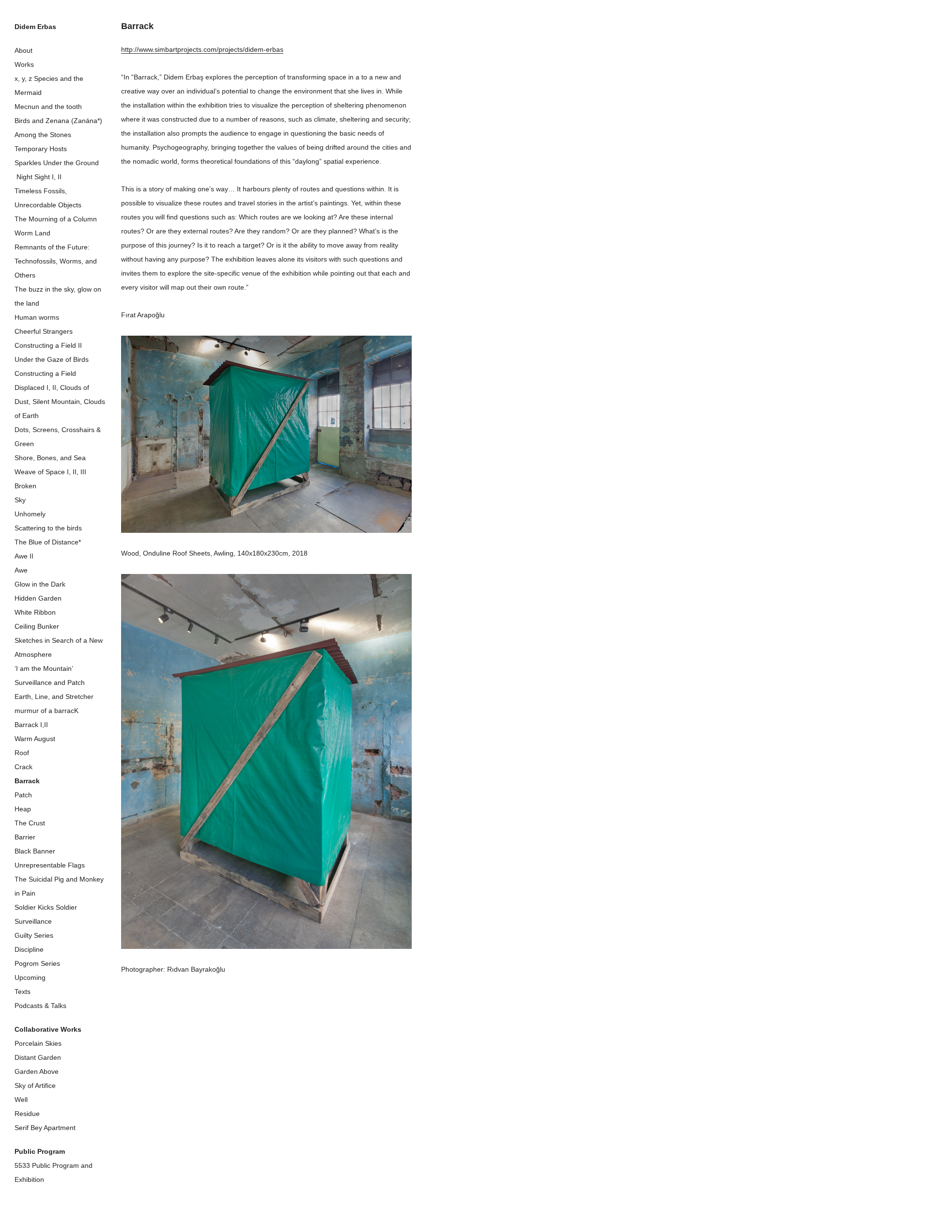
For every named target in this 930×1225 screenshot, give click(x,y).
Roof (22, 753)
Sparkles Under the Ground (57, 163)
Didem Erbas (35, 27)
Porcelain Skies (38, 1043)
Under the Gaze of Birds (52, 359)
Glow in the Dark (40, 584)
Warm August (35, 739)
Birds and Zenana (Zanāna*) (58, 120)
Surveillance (33, 921)
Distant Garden (38, 1057)
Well (21, 1099)
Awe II (24, 556)
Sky (20, 500)
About (23, 50)
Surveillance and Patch (50, 682)
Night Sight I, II (38, 177)
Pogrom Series (37, 963)
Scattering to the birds (48, 528)
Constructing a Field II (48, 345)
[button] (266, 434)
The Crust (30, 823)
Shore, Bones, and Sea (50, 458)
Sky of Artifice (35, 1085)
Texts (23, 991)
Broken (25, 486)
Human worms (37, 317)
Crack (23, 767)
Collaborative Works (48, 1029)
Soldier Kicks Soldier (46, 907)
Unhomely (30, 514)
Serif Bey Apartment (45, 1128)
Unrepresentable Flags (50, 865)
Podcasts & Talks (40, 1005)
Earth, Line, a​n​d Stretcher (54, 696)
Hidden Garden (38, 598)
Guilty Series (34, 935)
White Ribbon (35, 612)
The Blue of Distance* (48, 542)
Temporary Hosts (41, 149)
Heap (23, 809)
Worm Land (32, 233)
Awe (21, 570)
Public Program (40, 1151)
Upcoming (30, 977)
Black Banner (35, 851)
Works (24, 64)
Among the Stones (43, 135)
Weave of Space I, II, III (50, 472)
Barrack (27, 781)
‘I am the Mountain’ (44, 668)
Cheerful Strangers (44, 331)
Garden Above (37, 1071)
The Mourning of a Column (56, 219)
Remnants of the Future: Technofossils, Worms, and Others (56, 261)
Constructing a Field (45, 373)
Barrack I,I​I (31, 725)
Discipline (29, 949)
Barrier (25, 837)
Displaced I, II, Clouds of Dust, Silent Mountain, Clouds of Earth (60, 401)
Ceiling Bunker (37, 626)
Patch (23, 795)
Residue (27, 1113)
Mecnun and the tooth (48, 106)
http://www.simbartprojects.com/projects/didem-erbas (202, 49)
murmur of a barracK (46, 710)
